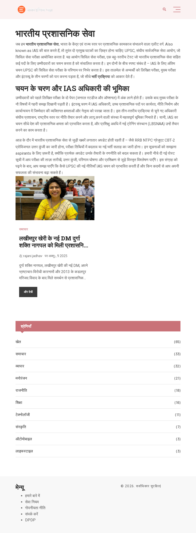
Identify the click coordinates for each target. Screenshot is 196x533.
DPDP (30, 520)
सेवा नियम (32, 502)
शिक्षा (19, 402)
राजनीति (21, 390)
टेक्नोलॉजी (23, 414)
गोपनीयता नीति (35, 508)
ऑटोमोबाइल (24, 439)
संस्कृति (21, 426)
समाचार (23, 229)
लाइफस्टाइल (24, 451)
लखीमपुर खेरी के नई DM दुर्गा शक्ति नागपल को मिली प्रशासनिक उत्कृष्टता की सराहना (53, 245)
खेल (18, 341)
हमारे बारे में (32, 495)
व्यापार (20, 366)
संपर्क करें (31, 514)
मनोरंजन (21, 378)
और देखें (28, 292)
